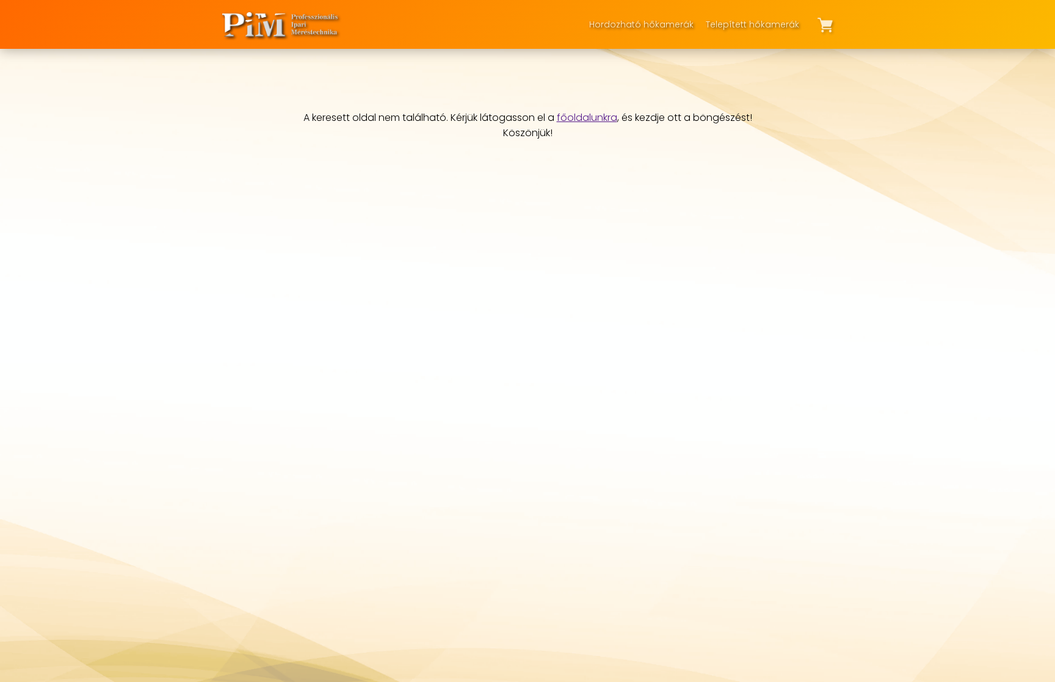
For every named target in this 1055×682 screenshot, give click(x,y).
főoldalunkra (587, 118)
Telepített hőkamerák (752, 24)
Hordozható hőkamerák (641, 24)
